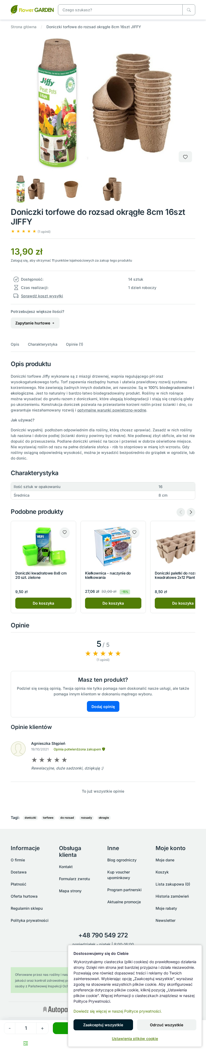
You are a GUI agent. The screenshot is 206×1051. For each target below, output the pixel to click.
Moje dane (165, 860)
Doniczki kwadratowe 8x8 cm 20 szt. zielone (41, 575)
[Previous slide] (180, 512)
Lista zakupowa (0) (173, 884)
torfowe (48, 817)
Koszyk (162, 872)
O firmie (18, 860)
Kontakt (66, 866)
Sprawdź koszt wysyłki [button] (42, 296)
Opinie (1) (74, 344)
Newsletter (165, 920)
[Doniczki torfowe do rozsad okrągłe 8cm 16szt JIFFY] (32, 9)
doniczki (30, 817)
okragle (104, 817)
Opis (15, 344)
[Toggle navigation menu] (26, 1043)
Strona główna (23, 26)
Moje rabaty (166, 908)
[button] (31, 231)
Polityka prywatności (30, 920)
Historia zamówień (172, 896)
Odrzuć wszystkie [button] (166, 1025)
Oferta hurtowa (24, 896)
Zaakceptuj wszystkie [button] (103, 1025)
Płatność (18, 884)
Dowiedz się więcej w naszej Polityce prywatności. (117, 1011)
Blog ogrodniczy (122, 860)
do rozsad (67, 817)
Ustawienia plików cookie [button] (135, 1038)
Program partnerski (124, 889)
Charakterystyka (42, 344)
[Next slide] (191, 512)
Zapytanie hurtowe (33, 323)
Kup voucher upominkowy (118, 875)
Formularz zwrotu (74, 878)
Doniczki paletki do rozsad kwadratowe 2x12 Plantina (178, 575)
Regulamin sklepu (27, 908)
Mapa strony (70, 891)
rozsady (86, 817)
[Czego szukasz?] (188, 9)
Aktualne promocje (124, 902)
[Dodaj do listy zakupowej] (185, 156)
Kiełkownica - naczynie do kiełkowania (108, 575)
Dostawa (19, 872)
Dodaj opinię (103, 706)
